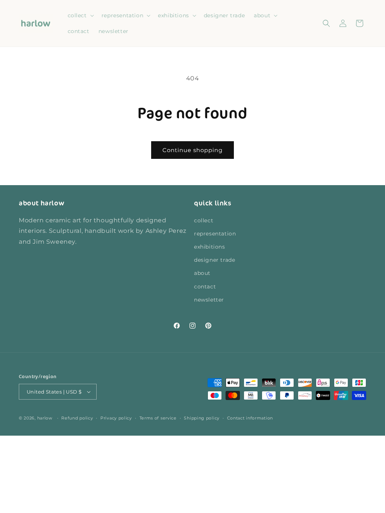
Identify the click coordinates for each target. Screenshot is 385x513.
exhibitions (209, 246)
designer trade (214, 259)
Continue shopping (192, 150)
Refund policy (77, 418)
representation (215, 233)
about (202, 273)
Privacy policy (116, 418)
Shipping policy (202, 418)
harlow (45, 418)
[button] (80, 15)
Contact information (250, 418)
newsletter (209, 299)
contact (205, 286)
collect (203, 220)
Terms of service (158, 418)
